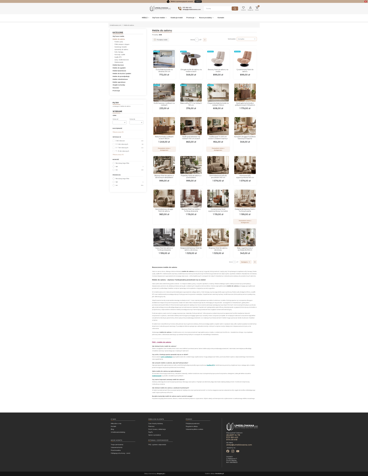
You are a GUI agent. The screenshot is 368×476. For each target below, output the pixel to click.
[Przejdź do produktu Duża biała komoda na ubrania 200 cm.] (164, 59)
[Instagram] (232, 451)
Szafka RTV (211, 365)
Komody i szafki (120, 54)
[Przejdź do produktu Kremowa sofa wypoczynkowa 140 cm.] (245, 165)
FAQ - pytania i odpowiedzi (157, 444)
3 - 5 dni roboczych (122, 144)
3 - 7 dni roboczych (122, 148)
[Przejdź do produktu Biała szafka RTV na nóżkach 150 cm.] (191, 93)
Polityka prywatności (193, 423)
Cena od (115, 119)
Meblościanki (119, 62)
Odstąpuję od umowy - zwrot (120, 453)
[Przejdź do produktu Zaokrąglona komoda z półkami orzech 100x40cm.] (245, 93)
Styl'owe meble (118, 36)
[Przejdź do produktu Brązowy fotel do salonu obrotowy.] (218, 237)
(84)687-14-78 (233, 435)
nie (117, 170)
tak (117, 166)
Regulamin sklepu (192, 426)
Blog (112, 429)
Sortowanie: (232, 39)
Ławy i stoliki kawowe (122, 60)
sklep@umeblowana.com (239, 445)
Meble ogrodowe (119, 82)
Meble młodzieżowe (120, 79)
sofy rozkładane (166, 357)
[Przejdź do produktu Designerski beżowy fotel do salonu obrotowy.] (191, 237)
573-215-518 (231, 439)
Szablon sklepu (214, 473)
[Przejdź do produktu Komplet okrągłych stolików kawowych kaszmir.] (245, 126)
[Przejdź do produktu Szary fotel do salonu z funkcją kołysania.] (164, 237)
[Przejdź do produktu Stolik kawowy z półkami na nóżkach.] (164, 93)
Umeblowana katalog (118, 432)
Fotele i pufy (119, 42)
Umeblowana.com (115, 25)
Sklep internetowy (154, 473)
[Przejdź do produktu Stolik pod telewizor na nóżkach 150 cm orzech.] (191, 126)
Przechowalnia (116, 450)
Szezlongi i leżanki (121, 47)
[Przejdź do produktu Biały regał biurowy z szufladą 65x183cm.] (245, 237)
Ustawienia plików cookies (194, 429)
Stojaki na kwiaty (119, 85)
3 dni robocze (120, 141)
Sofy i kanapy (119, 52)
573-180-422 (232, 437)
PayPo (150, 432)
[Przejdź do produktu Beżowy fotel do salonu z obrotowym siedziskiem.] (164, 165)
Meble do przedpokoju (121, 76)
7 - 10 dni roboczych (122, 151)
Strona (192, 40)
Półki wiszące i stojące (122, 44)
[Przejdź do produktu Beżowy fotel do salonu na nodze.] (218, 59)
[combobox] (216, 8)
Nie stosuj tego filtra (122, 163)
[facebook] (227, 451)
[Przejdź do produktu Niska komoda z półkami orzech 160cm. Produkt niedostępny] (164, 126)
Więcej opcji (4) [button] (118, 154)
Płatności (151, 426)
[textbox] (247, 39)
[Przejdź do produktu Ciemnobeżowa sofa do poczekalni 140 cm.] (218, 165)
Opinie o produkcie (154, 435)
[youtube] (237, 451)
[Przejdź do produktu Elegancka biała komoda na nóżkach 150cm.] (218, 93)
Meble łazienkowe (119, 71)
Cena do (132, 119)
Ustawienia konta (116, 447)
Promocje (116, 91)
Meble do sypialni (119, 68)
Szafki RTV (118, 57)
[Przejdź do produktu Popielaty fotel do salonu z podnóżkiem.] (191, 165)
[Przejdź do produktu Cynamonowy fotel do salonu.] (245, 59)
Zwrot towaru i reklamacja (157, 429)
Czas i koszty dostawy (155, 423)
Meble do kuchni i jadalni (122, 73)
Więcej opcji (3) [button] (118, 132)
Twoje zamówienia (117, 444)
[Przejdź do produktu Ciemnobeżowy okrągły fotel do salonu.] (164, 199)
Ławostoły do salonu (121, 49)
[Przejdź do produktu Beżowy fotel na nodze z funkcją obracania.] (191, 199)
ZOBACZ (198, 1)
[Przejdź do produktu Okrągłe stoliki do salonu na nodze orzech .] (191, 59)
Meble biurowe (118, 65)
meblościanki (156, 376)
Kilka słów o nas (116, 423)
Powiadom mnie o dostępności (164, 149)
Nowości (116, 88)
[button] (235, 9)
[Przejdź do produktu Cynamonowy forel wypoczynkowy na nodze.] (218, 199)
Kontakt (113, 426)
